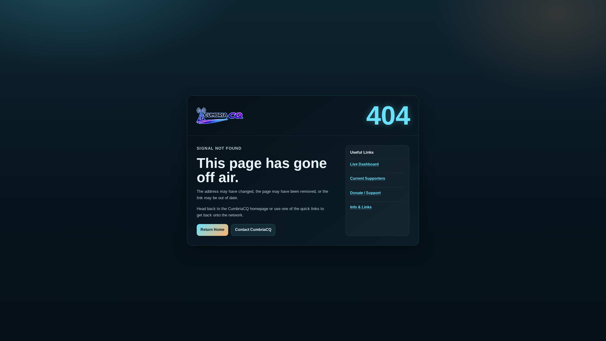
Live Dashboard (364, 164)
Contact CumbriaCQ (253, 230)
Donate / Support (365, 193)
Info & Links (361, 207)
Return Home (212, 230)
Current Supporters (367, 178)
